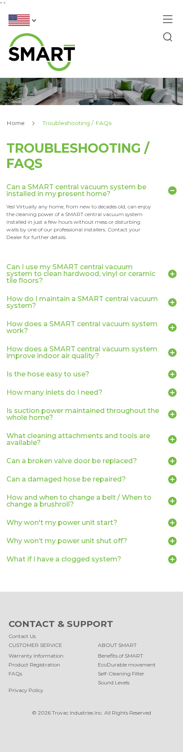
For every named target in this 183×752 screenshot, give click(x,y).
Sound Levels (113, 682)
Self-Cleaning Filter (121, 673)
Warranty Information (36, 655)
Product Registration (34, 664)
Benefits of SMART (120, 655)
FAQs (15, 673)
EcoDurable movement (127, 664)
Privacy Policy (26, 690)
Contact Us (22, 636)
